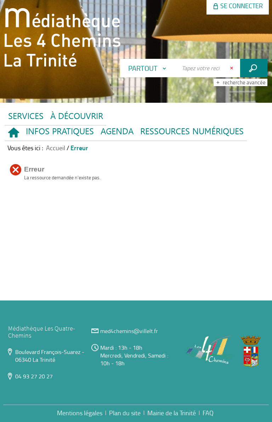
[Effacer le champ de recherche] (232, 68)
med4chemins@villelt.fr (129, 331)
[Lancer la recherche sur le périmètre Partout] (253, 68)
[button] (59, 132)
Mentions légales (79, 413)
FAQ (208, 413)
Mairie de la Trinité (171, 413)
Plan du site (125, 413)
